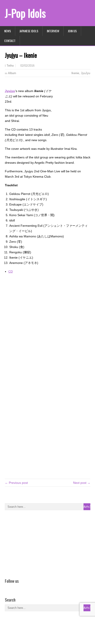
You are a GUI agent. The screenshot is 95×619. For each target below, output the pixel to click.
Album (12, 73)
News (7, 31)
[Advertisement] (38, 543)
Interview (53, 31)
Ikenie (75, 73)
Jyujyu (10, 91)
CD (10, 271)
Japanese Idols (28, 31)
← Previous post (16, 482)
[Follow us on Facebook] (7, 587)
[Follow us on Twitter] (14, 587)
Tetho (10, 65)
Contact (9, 40)
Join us (72, 31)
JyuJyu (85, 73)
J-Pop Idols (25, 13)
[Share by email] (20, 84)
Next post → (81, 482)
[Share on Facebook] (7, 84)
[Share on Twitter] (14, 84)
